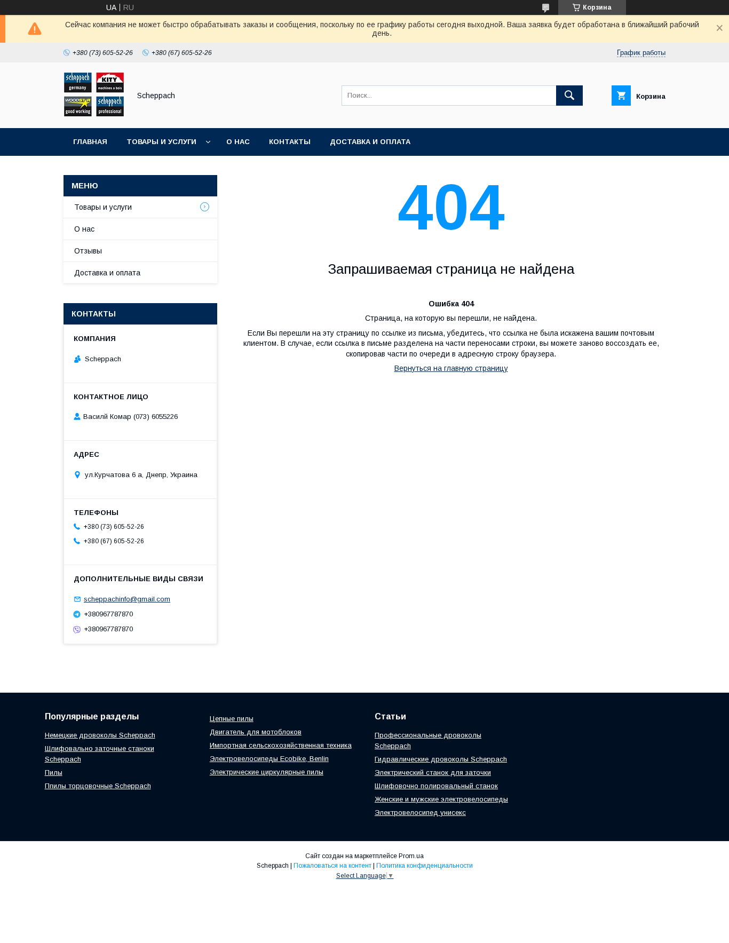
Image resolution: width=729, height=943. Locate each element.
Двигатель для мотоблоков (256, 732)
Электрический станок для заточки (433, 772)
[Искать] (569, 95)
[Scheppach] (94, 114)
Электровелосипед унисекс (420, 813)
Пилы (53, 772)
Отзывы (88, 251)
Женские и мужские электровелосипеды (441, 799)
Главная (90, 142)
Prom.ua (411, 856)
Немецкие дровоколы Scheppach (100, 735)
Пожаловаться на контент (332, 865)
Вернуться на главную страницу (451, 368)
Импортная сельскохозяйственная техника (281, 745)
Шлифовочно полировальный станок (436, 786)
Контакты (290, 142)
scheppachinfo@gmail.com (127, 599)
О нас (238, 142)
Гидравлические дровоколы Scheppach (441, 759)
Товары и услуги (161, 142)
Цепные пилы (231, 719)
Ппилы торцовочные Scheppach (98, 786)
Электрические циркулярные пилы (266, 772)
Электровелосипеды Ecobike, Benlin (269, 759)
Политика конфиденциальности (424, 865)
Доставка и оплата (370, 142)
